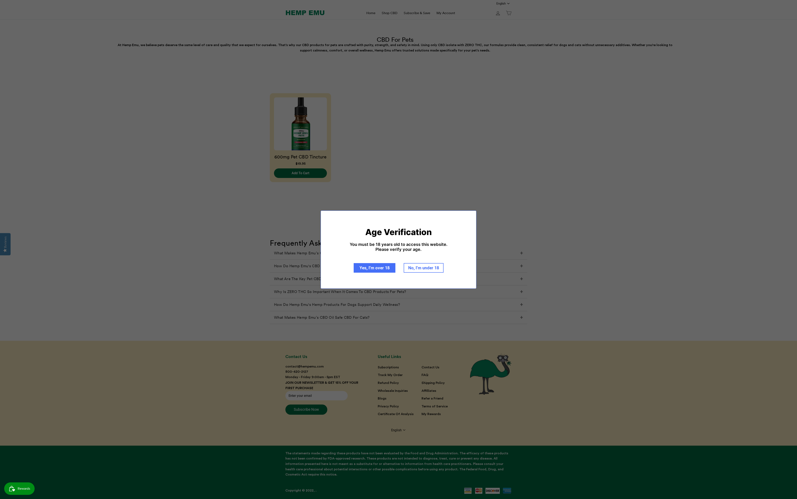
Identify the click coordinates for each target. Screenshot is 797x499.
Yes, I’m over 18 (374, 267)
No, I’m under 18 (423, 267)
